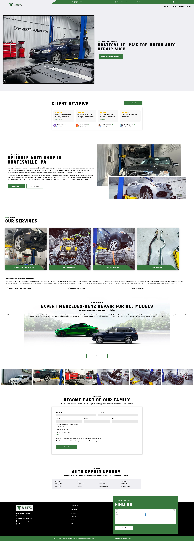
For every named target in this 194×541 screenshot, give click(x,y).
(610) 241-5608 (78, 2)
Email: (114, 418)
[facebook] (17, 524)
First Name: (59, 412)
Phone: (86, 418)
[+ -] (145, 516)
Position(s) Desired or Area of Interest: (67, 424)
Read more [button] (58, 120)
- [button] (117, 513)
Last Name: (101, 412)
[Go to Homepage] (24, 506)
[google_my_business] (20, 524)
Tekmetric (91, 538)
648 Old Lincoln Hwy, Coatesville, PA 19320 (128, 2)
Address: (58, 418)
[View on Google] (54, 125)
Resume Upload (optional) (63, 432)
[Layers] (174, 511)
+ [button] (117, 511)
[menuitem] (167, 6)
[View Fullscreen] (117, 516)
